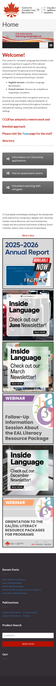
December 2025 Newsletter (15, 593)
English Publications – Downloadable (19, 612)
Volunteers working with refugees (26, 187)
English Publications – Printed (16, 615)
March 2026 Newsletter (13, 586)
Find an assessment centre (27, 173)
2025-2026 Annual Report (14, 579)
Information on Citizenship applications (27, 158)
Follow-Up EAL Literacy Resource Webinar (21, 589)
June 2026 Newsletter (12, 583)
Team (25, 133)
